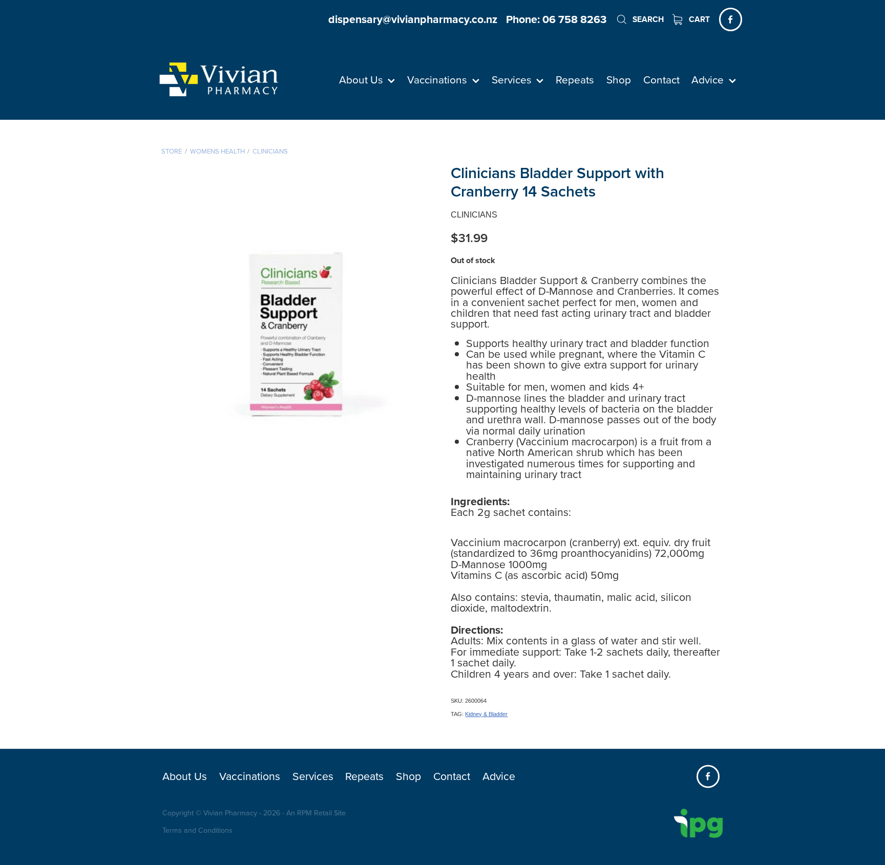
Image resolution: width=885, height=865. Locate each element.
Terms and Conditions (197, 830)
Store (171, 151)
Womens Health (217, 151)
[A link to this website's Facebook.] (730, 19)
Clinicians (270, 151)
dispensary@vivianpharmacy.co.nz (412, 19)
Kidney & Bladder (486, 714)
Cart (698, 19)
